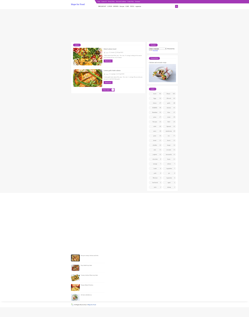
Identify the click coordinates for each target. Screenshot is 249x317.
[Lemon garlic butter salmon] (87, 78)
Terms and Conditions (121, 1)
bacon (171, 140)
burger (171, 145)
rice (171, 135)
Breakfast (156, 112)
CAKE (127, 6)
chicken (171, 107)
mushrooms (170, 131)
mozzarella (170, 154)
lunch (157, 93)
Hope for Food (78, 4)
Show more (106, 90)
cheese (157, 103)
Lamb (157, 168)
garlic (171, 103)
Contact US (104, 1)
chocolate (157, 159)
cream (171, 117)
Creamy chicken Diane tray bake (89, 275)
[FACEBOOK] (170, 1)
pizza (157, 117)
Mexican (157, 178)
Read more (108, 61)
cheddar (157, 145)
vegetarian (138, 6)
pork (157, 173)
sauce (157, 131)
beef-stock (156, 182)
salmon (171, 164)
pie (171, 173)
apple (171, 182)
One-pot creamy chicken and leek (89, 255)
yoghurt (157, 154)
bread (157, 140)
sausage (157, 164)
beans (171, 159)
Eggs (157, 98)
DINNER (115, 6)
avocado (171, 150)
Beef (171, 121)
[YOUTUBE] (176, 1)
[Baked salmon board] (87, 56)
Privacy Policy (111, 1)
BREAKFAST (102, 6)
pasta (157, 135)
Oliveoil (171, 98)
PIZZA (132, 6)
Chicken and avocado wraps (157, 62)
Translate (155, 50)
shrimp (171, 187)
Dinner (171, 93)
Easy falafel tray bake (86, 265)
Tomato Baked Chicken (87, 285)
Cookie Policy (130, 1)
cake (157, 150)
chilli (157, 126)
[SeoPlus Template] (72, 304)
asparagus (113, 74)
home (99, 1)
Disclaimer (137, 1)
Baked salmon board (110, 49)
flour (171, 112)
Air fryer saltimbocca (86, 295)
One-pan (122, 6)
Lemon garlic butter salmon (112, 70)
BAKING (156, 107)
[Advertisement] (124, 26)
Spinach (171, 126)
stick (157, 187)
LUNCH (109, 6)
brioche (113, 52)
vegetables (170, 168)
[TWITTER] (173, 1)
